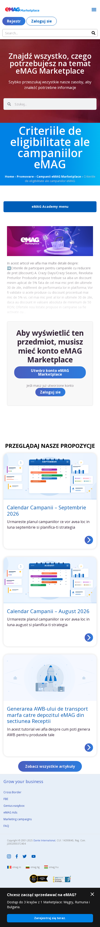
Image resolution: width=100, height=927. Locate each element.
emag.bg (35, 867)
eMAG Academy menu (50, 206)
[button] (94, 9)
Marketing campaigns (17, 819)
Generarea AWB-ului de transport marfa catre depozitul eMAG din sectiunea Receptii (47, 714)
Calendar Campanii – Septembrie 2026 (46, 510)
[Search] (93, 33)
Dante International (44, 840)
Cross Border (12, 792)
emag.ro (17, 867)
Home (9, 176)
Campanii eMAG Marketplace (59, 176)
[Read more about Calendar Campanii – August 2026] (89, 637)
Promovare (25, 176)
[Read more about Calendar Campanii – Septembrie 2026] (89, 540)
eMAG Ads (10, 812)
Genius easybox (13, 806)
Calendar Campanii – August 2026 (48, 611)
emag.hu (54, 867)
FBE (5, 799)
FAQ (6, 826)
